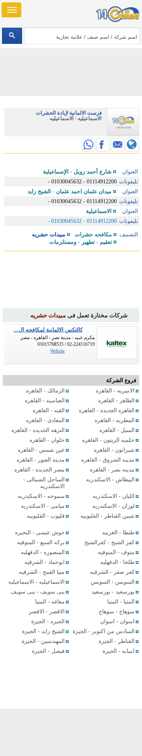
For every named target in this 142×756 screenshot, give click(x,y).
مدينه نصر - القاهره (112, 470)
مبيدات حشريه (48, 235)
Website (57, 351)
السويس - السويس (113, 582)
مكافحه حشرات (93, 235)
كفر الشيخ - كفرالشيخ (109, 542)
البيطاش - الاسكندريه (110, 480)
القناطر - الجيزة (117, 641)
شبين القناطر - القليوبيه (107, 516)
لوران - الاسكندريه (113, 506)
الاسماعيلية (99, 211)
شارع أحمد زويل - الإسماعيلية (77, 172)
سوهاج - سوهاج (117, 612)
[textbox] (82, 36)
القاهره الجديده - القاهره (107, 410)
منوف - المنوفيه (116, 552)
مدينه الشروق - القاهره (108, 460)
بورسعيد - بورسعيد (113, 592)
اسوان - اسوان (117, 621)
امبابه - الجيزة (119, 651)
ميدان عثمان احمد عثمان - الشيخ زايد (70, 191)
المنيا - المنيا (121, 602)
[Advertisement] (71, 732)
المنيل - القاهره (117, 430)
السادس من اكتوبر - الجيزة (104, 631)
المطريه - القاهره (115, 420)
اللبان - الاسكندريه (114, 496)
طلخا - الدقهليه (117, 562)
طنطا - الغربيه (118, 532)
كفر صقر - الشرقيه (112, 572)
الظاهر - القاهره (116, 400)
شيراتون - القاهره (114, 450)
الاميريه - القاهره (115, 391)
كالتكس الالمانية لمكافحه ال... (48, 330)
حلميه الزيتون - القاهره (108, 440)
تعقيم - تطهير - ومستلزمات (80, 242)
